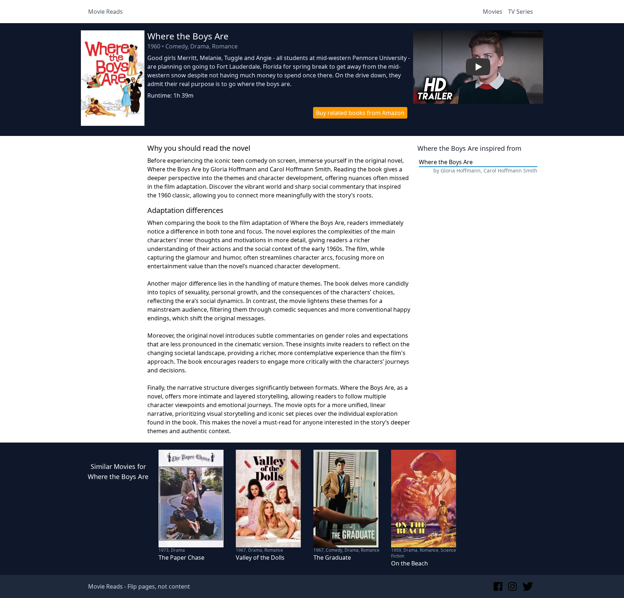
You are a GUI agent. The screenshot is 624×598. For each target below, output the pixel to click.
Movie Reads (105, 12)
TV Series (520, 12)
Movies (492, 12)
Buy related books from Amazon (360, 113)
